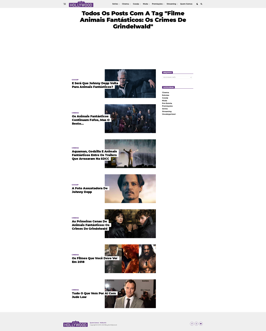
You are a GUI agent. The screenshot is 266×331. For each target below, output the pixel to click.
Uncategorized (168, 114)
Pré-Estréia (167, 103)
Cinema (125, 4)
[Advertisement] (133, 49)
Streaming (171, 4)
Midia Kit (103, 323)
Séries (115, 4)
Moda (145, 4)
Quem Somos (186, 4)
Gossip (136, 4)
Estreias (165, 95)
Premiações (157, 4)
